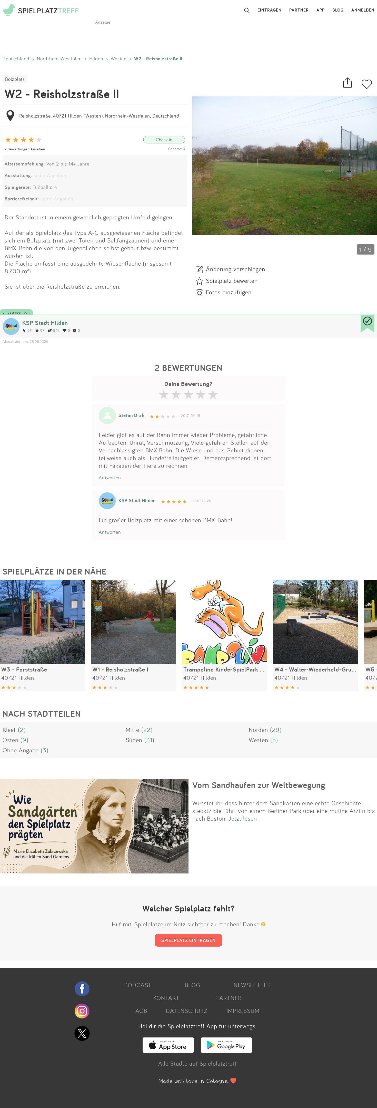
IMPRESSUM (243, 1010)
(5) (274, 740)
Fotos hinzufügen (229, 292)
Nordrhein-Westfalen (59, 58)
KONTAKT (166, 998)
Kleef (9, 729)
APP (320, 10)
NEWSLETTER (252, 985)
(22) (147, 729)
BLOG (338, 10)
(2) (22, 729)
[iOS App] (168, 1050)
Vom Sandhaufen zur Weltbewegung (258, 785)
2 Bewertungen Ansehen (25, 149)
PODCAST (138, 985)
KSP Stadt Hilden (45, 323)
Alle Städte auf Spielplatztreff (197, 1063)
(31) (149, 740)
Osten (10, 740)
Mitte (132, 729)
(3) (44, 750)
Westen (119, 58)
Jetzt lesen (243, 818)
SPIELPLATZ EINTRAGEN (188, 940)
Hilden (96, 58)
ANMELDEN (362, 10)
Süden (134, 740)
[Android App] (226, 1050)
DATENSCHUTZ (186, 1010)
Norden (258, 729)
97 (29, 330)
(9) (24, 740)
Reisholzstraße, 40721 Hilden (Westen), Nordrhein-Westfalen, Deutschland (99, 116)
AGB (141, 1010)
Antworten (110, 477)
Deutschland (16, 58)
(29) (276, 729)
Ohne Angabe (21, 750)
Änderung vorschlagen (235, 269)
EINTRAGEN (269, 10)
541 (56, 330)
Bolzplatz (15, 79)
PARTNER (299, 10)
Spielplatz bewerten (232, 280)
